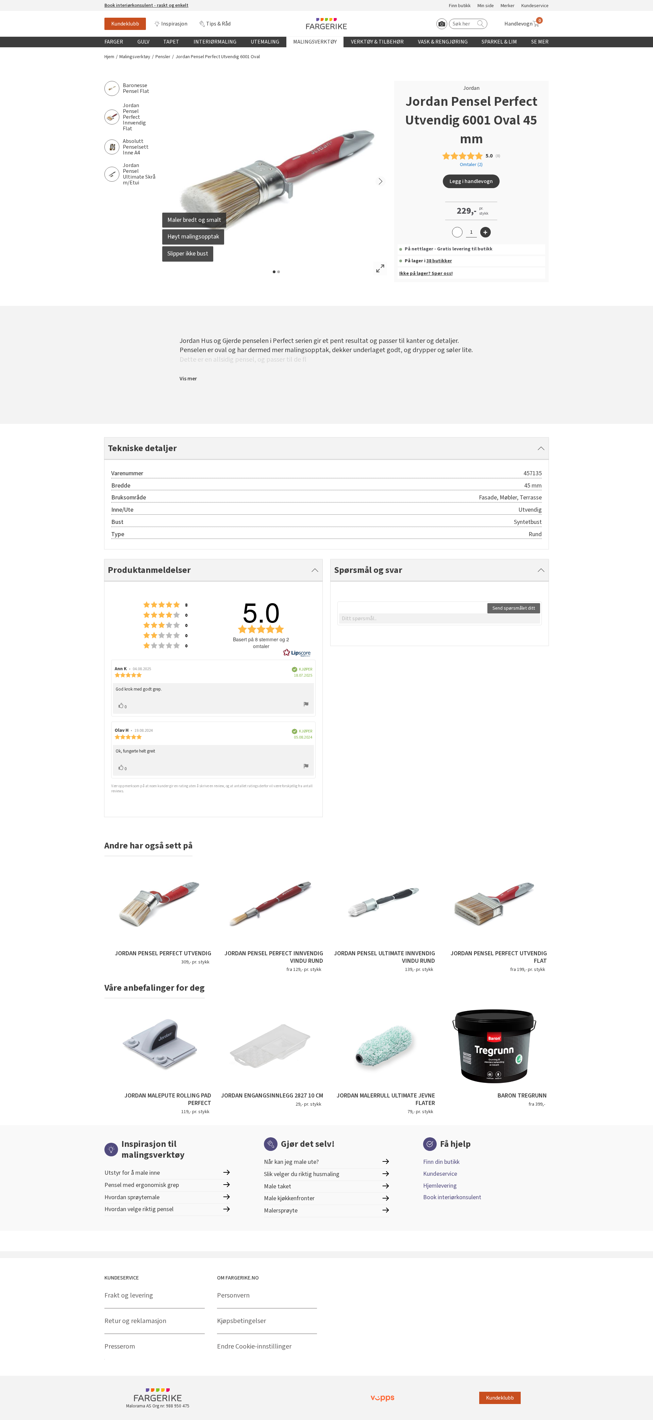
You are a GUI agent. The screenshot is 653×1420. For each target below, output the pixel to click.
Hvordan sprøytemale (132, 1197)
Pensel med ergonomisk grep (141, 1185)
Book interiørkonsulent (452, 1197)
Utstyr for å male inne (132, 1173)
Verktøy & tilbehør (377, 42)
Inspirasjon (174, 24)
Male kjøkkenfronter (289, 1198)
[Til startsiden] (326, 23)
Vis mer (188, 378)
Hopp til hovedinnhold (26, 3)
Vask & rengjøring (443, 42)
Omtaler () (471, 164)
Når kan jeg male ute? (291, 1162)
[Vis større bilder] (380, 268)
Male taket (277, 1186)
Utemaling (265, 42)
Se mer (540, 42)
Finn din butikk (441, 1162)
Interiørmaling (215, 42)
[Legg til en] (485, 232)
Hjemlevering (440, 1186)
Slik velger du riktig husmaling (301, 1174)
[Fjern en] (457, 232)
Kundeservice (535, 6)
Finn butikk (460, 6)
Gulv (143, 42)
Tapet (171, 42)
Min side (486, 6)
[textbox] (439, 618)
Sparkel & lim (499, 42)
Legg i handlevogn (471, 181)
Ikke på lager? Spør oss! (426, 273)
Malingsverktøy (315, 42)
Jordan (471, 88)
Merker (508, 6)
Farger (113, 42)
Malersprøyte (281, 1210)
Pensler (162, 57)
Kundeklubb (125, 24)
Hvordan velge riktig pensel (138, 1209)
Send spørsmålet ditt (513, 608)
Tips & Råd (218, 24)
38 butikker (439, 261)
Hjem (109, 57)
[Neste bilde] (380, 181)
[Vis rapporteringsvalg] (306, 705)
